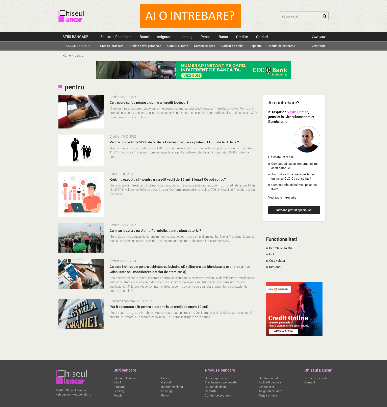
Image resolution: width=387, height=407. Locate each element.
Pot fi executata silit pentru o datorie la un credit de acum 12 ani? (159, 307)
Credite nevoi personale (145, 46)
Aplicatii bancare (270, 382)
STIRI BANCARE (75, 37)
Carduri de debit (204, 46)
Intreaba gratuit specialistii (294, 210)
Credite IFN (266, 387)
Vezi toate (319, 36)
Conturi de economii (281, 46)
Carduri (262, 37)
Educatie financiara (116, 37)
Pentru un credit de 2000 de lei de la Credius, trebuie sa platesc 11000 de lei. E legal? (174, 142)
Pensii (206, 37)
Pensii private (268, 395)
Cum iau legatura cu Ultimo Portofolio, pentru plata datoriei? (155, 231)
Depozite (256, 46)
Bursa (223, 37)
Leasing (186, 37)
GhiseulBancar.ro (298, 117)
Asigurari (164, 37)
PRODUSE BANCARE (76, 46)
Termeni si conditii (316, 378)
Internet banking (172, 387)
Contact (309, 382)
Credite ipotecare (111, 46)
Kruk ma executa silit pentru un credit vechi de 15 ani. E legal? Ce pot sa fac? (168, 179)
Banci (144, 37)
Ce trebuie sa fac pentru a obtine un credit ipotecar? (149, 102)
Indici (272, 254)
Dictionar (275, 267)
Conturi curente (177, 46)
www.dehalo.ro (81, 394)
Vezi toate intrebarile (282, 197)
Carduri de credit (232, 46)
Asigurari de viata (270, 391)
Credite (242, 37)
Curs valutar (277, 260)
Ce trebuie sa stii (280, 248)
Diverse (115, 261)
